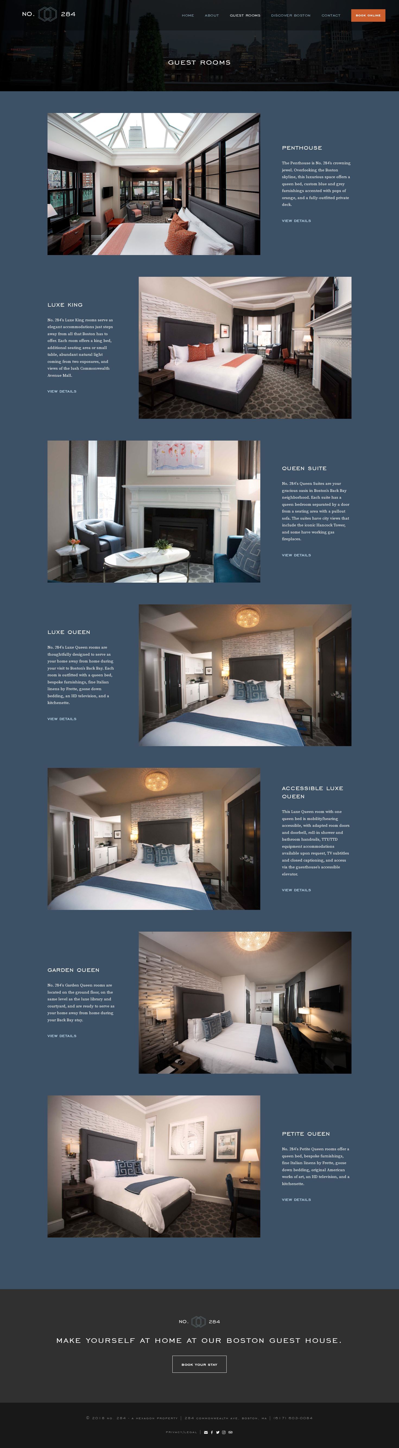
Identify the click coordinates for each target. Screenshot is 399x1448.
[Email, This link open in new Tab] (206, 1432)
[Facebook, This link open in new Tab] (212, 1432)
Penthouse (154, 184)
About (212, 15)
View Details (296, 220)
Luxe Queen (68, 631)
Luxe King (65, 304)
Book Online (368, 15)
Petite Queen (153, 1166)
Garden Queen (73, 969)
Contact (331, 15)
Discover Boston (291, 15)
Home (188, 15)
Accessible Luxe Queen (154, 838)
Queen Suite (154, 511)
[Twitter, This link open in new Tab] (218, 1432)
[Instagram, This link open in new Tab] (224, 1432)
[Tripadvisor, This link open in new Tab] (230, 1432)
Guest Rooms (245, 15)
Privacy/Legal (181, 1432)
